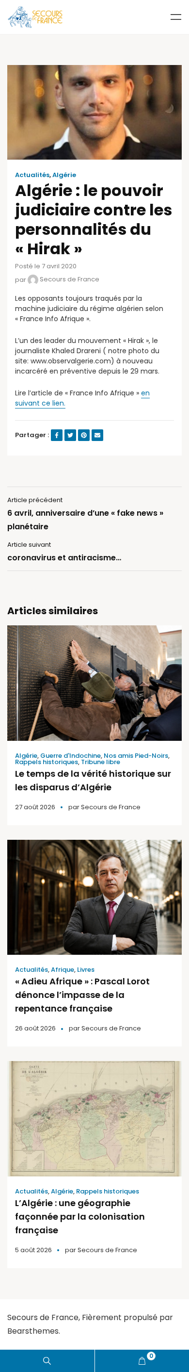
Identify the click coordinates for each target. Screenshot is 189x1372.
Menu (176, 17)
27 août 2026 (35, 807)
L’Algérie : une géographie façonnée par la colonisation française (80, 1216)
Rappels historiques (46, 762)
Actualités (32, 175)
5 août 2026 (33, 1250)
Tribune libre (100, 762)
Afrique (62, 969)
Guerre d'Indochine (70, 755)
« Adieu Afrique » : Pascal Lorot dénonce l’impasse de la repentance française (82, 994)
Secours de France (68, 279)
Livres (85, 969)
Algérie (64, 175)
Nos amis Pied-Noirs (136, 755)
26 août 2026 (35, 1028)
